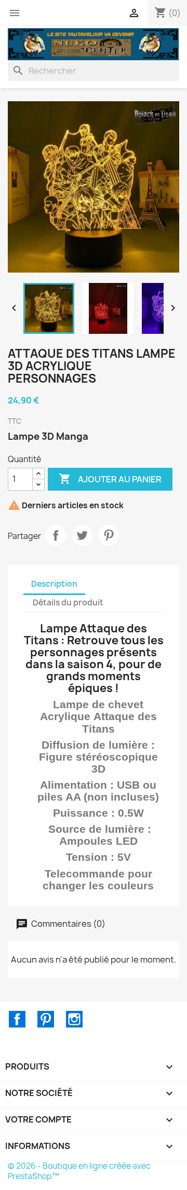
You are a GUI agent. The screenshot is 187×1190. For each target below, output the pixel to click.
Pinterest (108, 535)
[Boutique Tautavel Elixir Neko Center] (93, 43)
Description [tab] (54, 583)
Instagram (74, 1019)
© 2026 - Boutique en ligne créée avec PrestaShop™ (79, 1171)
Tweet (82, 535)
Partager (55, 535)
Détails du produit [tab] (68, 602)
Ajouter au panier (110, 478)
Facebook (17, 1019)
